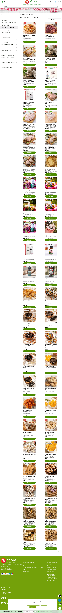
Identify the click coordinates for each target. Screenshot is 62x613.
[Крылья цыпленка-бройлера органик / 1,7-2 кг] (29, 117)
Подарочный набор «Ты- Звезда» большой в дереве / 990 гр (50, 521)
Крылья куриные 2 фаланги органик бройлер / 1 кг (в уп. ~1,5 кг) (50, 125)
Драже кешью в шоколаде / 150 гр (29, 367)
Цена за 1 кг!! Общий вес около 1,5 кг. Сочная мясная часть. (50, 127)
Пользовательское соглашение (30, 565)
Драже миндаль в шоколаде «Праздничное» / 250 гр (51, 345)
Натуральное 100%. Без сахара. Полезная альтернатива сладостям (50, 457)
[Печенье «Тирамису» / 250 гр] (29, 469)
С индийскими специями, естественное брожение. (49, 215)
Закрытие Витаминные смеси (8, 57)
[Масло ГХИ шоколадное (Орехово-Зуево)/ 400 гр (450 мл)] (29, 73)
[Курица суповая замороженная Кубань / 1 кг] (29, 51)
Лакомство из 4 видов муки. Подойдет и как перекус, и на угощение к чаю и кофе (28, 479)
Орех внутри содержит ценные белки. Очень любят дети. (50, 303)
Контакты (25, 569)
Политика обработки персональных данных (33, 567)
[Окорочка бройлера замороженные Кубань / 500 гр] (51, 139)
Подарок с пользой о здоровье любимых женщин (50, 260)
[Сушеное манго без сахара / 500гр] (51, 447)
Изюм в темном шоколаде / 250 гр (29, 389)
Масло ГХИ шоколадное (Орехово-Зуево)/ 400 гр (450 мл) (29, 81)
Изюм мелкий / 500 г (27, 300)
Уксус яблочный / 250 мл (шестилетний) (28, 212)
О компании (26, 560)
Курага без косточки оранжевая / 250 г (27, 411)
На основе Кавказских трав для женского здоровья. (28, 260)
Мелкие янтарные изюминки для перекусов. (29, 303)
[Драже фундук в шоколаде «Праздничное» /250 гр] (51, 293)
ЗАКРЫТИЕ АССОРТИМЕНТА (8, 27)
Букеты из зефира (5, 52)
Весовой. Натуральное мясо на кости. (50, 149)
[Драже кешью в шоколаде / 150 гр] (29, 359)
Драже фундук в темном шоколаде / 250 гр (28, 345)
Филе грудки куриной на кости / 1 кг (50, 103)
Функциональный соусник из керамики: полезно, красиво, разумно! (50, 237)
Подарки (3, 65)
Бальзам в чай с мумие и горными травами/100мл (28, 279)
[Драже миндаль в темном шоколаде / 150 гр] (29, 315)
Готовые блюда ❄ (5, 42)
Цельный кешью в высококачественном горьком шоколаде (28, 369)
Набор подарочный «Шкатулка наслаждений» (28, 521)
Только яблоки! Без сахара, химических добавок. (28, 38)
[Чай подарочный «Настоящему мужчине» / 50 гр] (51, 272)
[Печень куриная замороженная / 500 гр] (51, 28)
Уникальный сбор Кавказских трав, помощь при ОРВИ (28, 105)
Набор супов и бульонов (7, 34)
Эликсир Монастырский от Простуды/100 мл (28, 103)
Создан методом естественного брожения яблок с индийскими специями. (50, 193)
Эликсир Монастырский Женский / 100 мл (28, 257)
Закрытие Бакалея (5, 60)
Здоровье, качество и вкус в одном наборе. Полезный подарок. (50, 523)
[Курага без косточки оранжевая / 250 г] (29, 403)
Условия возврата (51, 569)
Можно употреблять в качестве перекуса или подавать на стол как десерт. (50, 369)
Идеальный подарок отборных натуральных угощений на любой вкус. (29, 523)
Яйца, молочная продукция (7, 44)
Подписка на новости (52, 565)
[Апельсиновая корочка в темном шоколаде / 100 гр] (51, 359)
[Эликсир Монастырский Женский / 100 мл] (29, 250)
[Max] (57, 2)
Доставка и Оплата (51, 567)
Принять (33, 607)
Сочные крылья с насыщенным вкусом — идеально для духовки (29, 127)
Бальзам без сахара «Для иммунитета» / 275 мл (50, 81)
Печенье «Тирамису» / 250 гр (29, 476)
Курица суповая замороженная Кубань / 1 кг (29, 59)
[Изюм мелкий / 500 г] (29, 293)
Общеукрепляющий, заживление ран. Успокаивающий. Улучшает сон (51, 83)
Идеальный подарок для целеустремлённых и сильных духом (50, 282)
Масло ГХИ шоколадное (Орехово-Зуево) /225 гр (50, 59)
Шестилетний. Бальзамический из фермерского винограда (29, 193)
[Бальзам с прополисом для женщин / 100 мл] (51, 250)
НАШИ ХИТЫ (4, 20)
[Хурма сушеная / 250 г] (29, 425)
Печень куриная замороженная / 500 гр (49, 36)
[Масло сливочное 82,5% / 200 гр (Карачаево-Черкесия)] (51, 161)
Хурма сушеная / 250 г (27, 432)
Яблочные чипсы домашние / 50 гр (29, 36)
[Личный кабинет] (60, 2)
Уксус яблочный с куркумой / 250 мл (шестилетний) (51, 191)
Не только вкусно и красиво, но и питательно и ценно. (51, 501)
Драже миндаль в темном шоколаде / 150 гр (28, 323)
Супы (3, 39)
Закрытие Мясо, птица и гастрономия (7, 47)
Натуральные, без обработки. (28, 456)
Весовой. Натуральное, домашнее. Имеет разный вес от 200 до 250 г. (51, 171)
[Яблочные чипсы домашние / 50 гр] (29, 28)
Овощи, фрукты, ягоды (6, 50)
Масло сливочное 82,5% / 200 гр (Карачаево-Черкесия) (51, 169)
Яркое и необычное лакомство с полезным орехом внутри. (51, 347)
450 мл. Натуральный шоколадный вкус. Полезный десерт (28, 83)
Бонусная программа (52, 562)
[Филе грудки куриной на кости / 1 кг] (51, 95)
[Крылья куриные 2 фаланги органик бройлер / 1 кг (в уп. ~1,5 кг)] (51, 117)
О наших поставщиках (28, 562)
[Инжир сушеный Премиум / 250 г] (51, 381)
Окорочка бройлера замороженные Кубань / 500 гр (50, 147)
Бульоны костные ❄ (6, 37)
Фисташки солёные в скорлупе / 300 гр (49, 477)
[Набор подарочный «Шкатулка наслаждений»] (29, 513)
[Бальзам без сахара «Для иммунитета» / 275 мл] (51, 73)
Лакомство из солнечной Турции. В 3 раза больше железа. (51, 391)
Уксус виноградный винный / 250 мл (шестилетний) (29, 191)
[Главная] (20, 14)
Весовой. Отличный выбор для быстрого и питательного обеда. (29, 61)
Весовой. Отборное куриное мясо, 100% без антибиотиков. (28, 171)
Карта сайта (26, 571)
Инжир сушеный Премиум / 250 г (50, 389)
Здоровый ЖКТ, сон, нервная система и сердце (28, 281)
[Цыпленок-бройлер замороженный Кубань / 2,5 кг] (29, 139)
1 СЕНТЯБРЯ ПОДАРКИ (6, 25)
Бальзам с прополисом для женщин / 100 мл (50, 257)
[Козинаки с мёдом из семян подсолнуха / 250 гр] (51, 535)
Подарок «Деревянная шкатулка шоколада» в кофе (29, 543)
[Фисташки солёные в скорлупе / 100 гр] (51, 425)
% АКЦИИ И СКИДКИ (6, 30)
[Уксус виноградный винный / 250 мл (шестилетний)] (29, 183)
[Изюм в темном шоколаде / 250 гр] (29, 381)
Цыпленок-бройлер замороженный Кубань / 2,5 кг (29, 147)
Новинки (3, 17)
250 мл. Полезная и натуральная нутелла (51, 61)
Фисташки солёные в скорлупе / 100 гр (49, 433)
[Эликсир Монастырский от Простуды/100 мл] (29, 95)
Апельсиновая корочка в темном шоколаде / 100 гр (50, 367)
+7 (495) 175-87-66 (6, 592)
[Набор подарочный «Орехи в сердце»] (51, 491)
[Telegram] (55, 2)
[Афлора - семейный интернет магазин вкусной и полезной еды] (31, 1)
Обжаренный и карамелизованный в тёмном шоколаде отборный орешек (28, 348)
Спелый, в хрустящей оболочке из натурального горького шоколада (50, 326)
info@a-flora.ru (5, 594)
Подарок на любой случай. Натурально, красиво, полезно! (29, 545)
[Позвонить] (50, 2)
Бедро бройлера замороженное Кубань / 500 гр (29, 169)
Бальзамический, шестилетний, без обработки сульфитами (29, 237)
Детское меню (4, 69)
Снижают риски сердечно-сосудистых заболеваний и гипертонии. (50, 479)
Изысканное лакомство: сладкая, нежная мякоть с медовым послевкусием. (29, 435)
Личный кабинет (51, 571)
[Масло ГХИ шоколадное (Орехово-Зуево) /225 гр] (51, 51)
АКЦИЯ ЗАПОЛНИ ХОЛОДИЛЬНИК (9, 22)
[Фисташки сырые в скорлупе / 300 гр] (29, 491)
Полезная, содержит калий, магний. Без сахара (28, 413)
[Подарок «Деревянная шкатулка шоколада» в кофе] (29, 535)
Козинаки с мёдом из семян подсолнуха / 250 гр (50, 543)
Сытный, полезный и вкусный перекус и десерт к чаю (50, 545)
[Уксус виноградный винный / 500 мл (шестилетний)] (29, 227)
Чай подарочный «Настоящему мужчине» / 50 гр (51, 279)
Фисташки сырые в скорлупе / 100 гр (29, 455)
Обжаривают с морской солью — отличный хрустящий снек (51, 435)
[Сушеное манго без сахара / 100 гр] (51, 403)
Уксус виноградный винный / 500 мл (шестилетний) (29, 234)
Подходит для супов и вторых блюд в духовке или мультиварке (51, 105)
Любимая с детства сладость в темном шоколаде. (28, 391)
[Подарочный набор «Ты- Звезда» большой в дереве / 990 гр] (51, 513)
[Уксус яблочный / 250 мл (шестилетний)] (29, 205)
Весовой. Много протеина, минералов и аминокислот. (50, 38)
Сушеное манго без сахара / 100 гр (50, 411)
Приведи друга (50, 564)
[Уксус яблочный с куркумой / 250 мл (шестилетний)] (51, 183)
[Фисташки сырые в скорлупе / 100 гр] (29, 447)
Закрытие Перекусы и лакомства (8, 62)
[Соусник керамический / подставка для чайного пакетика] (51, 227)
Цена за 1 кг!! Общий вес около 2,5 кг (29, 149)
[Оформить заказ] (60, 604)
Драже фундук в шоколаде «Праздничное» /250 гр (50, 301)
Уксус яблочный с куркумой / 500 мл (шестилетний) (51, 212)
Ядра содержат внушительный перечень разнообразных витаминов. (28, 501)
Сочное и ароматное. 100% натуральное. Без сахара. (50, 413)
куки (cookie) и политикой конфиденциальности (37, 605)
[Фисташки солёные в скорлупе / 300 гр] (51, 469)
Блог (24, 564)
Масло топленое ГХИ (6, 32)
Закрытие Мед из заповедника (8, 55)
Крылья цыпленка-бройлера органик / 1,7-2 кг (29, 125)
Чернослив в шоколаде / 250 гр (51, 323)
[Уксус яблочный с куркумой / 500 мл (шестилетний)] (51, 205)
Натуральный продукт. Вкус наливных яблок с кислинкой (28, 215)
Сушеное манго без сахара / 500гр (50, 455)
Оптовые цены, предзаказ (7, 67)
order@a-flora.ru (5, 587)
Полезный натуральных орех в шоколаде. (28, 325)
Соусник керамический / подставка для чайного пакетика (50, 234)
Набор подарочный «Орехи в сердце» (51, 499)
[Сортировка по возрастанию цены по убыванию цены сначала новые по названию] (54, 19)
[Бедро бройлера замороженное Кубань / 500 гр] (29, 161)
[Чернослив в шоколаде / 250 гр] (51, 315)
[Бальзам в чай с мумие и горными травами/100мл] (29, 272)
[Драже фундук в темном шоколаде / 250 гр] (29, 337)
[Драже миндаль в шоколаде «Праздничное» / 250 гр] (51, 337)
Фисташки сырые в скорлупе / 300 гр (29, 499)
